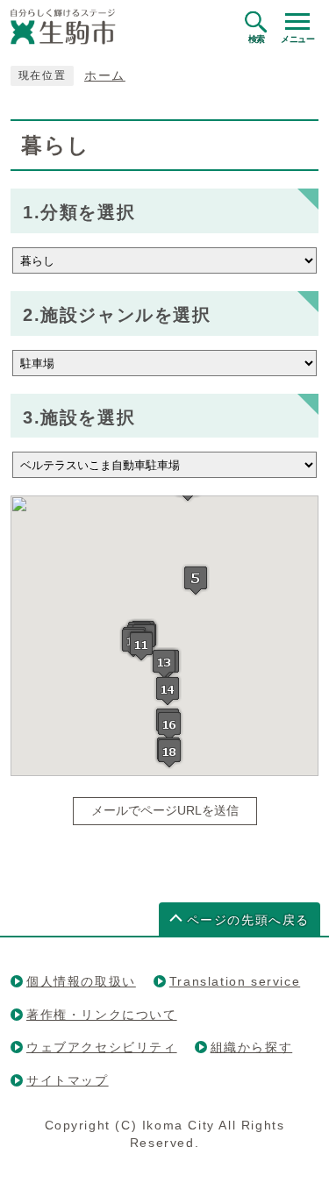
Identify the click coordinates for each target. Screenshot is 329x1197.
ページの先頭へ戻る (248, 920)
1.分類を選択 (79, 212)
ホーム (104, 75)
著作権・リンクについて (101, 1015)
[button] (196, 580)
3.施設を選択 (79, 416)
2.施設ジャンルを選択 (117, 314)
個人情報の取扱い (81, 981)
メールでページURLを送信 (165, 810)
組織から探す (252, 1047)
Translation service (234, 981)
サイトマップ (67, 1080)
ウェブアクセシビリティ (101, 1047)
